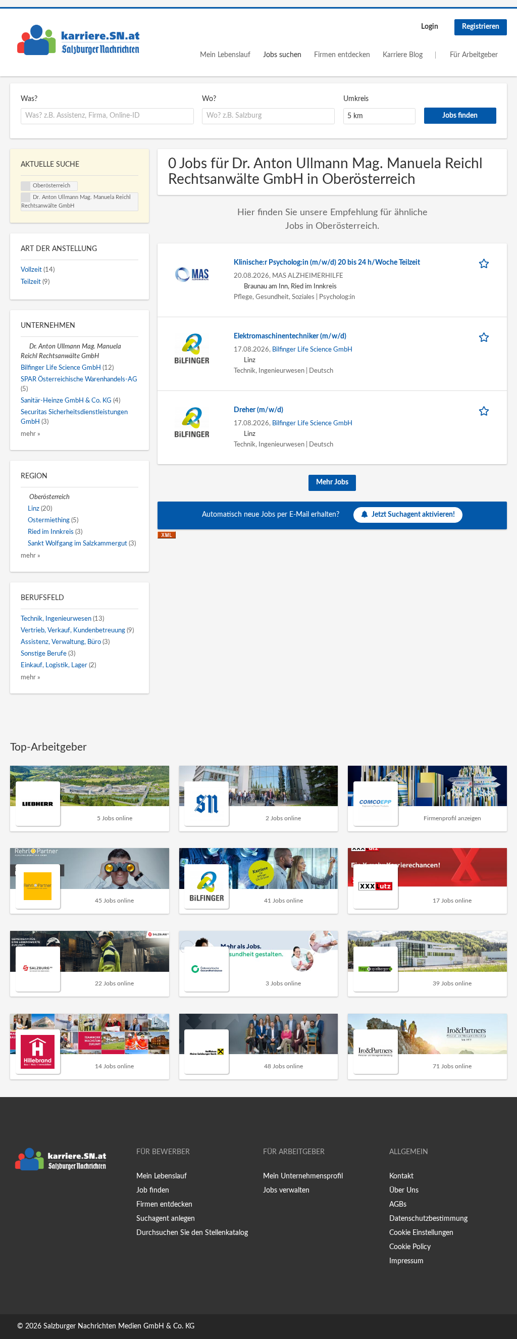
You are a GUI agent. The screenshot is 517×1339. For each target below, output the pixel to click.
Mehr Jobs (332, 482)
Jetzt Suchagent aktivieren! (413, 514)
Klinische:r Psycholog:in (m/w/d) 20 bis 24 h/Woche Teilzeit (327, 262)
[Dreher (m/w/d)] (192, 421)
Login (429, 26)
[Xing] (34, 1196)
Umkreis (356, 99)
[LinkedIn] (49, 1196)
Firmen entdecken (342, 55)
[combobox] (107, 116)
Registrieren (480, 26)
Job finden (152, 1190)
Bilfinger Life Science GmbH (312, 349)
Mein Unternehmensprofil (303, 1176)
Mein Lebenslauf (225, 55)
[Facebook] (17, 1196)
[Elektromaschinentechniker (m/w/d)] (192, 348)
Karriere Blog (403, 55)
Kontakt (401, 1176)
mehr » (30, 434)
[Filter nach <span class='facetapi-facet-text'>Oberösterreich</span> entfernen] (25, 186)
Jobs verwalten (286, 1190)
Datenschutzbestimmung (428, 1218)
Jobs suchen (282, 55)
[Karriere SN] (78, 40)
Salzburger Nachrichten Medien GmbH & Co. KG (118, 1326)
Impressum (406, 1261)
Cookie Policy (410, 1247)
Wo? (209, 99)
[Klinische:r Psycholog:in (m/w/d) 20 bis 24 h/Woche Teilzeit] (192, 274)
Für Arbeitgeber (474, 55)
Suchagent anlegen (165, 1218)
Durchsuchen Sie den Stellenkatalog (192, 1232)
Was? (29, 99)
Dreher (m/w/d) (258, 410)
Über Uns (404, 1190)
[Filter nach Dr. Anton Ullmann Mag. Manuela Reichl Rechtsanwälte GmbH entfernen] (25, 346)
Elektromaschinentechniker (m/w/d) (290, 336)
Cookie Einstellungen (421, 1232)
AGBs (397, 1204)
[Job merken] (486, 263)
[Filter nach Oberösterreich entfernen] (25, 497)
